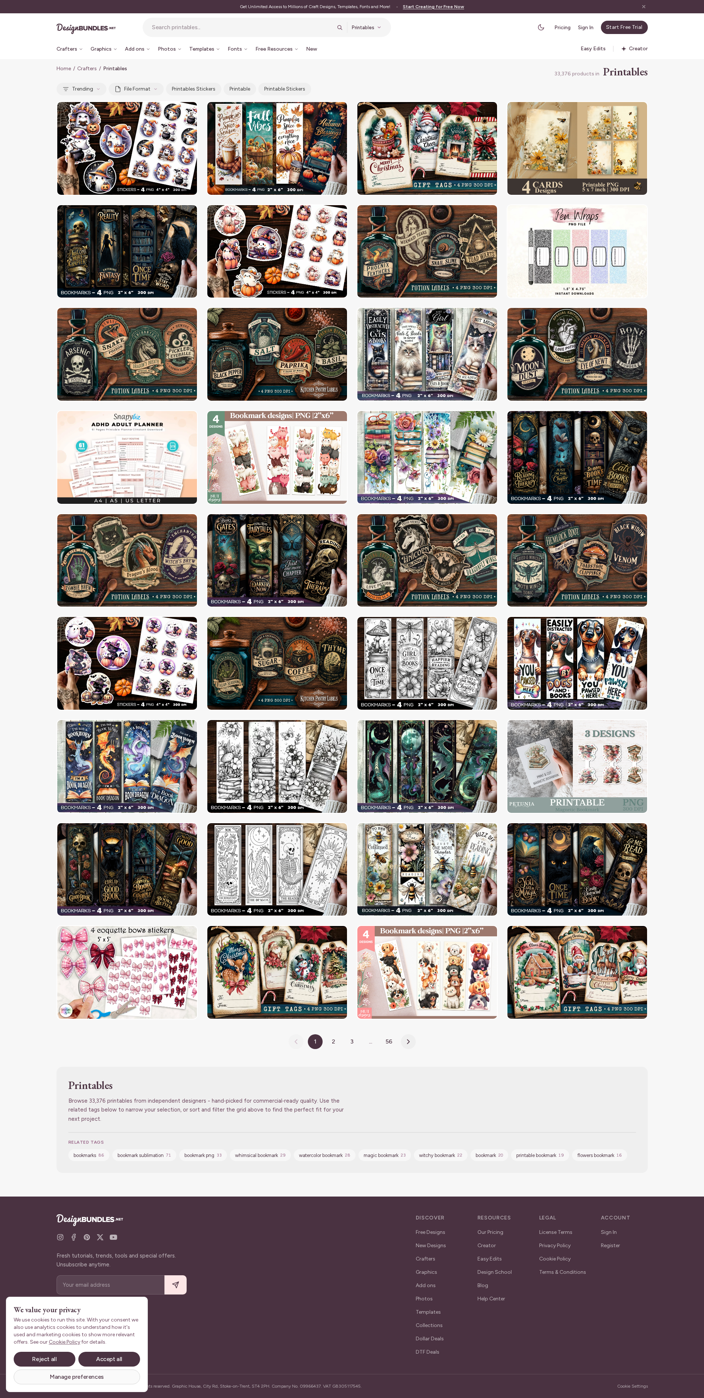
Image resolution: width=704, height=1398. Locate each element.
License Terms (555, 1232)
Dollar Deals (430, 1339)
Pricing (562, 27)
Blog (482, 1285)
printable (239, 89)
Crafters (87, 68)
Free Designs (430, 1232)
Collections (429, 1325)
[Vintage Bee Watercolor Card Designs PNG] (577, 148)
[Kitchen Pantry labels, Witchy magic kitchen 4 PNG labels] (277, 354)
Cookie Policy (555, 1259)
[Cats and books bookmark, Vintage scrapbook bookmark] (427, 354)
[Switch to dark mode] (541, 27)
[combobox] (242, 27)
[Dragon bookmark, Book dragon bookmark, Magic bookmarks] (127, 766)
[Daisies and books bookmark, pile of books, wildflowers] (427, 457)
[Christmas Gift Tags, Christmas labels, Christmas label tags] (427, 148)
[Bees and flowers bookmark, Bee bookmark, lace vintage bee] (427, 869)
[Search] (339, 27)
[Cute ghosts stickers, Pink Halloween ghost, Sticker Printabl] (127, 148)
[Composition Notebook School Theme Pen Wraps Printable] (577, 251)
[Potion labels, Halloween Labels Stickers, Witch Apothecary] (427, 251)
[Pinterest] (87, 1237)
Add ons (426, 1285)
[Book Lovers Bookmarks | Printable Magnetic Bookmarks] (577, 766)
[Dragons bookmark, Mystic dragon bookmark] (427, 766)
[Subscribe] (175, 1285)
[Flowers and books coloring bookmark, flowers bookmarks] (277, 766)
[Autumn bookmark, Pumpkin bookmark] (277, 148)
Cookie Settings (632, 1386)
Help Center (491, 1299)
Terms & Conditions (562, 1272)
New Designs (431, 1245)
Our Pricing (490, 1232)
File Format (137, 89)
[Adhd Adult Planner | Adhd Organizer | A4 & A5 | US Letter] (127, 457)
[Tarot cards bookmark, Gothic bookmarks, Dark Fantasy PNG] (127, 251)
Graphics (426, 1272)
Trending (82, 89)
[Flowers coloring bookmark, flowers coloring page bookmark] (427, 663)
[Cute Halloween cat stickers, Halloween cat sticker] (127, 663)
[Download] (171, 111)
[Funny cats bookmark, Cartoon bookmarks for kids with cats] (277, 457)
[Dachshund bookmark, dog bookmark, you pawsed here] (577, 663)
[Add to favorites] (187, 111)
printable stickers (284, 89)
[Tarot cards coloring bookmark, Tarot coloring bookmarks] (277, 869)
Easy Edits (489, 1259)
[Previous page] (296, 1041)
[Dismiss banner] (644, 6)
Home (64, 68)
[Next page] (408, 1041)
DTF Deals (427, 1352)
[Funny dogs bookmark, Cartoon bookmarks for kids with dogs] (427, 972)
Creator (486, 1245)
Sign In (586, 27)
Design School (494, 1272)
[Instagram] (60, 1237)
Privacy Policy (555, 1245)
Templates (428, 1312)
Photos (424, 1299)
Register (610, 1245)
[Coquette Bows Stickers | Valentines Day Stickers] (127, 972)
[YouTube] (113, 1237)
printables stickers (193, 89)
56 (388, 1041)
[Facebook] (73, 1237)
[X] (100, 1237)
